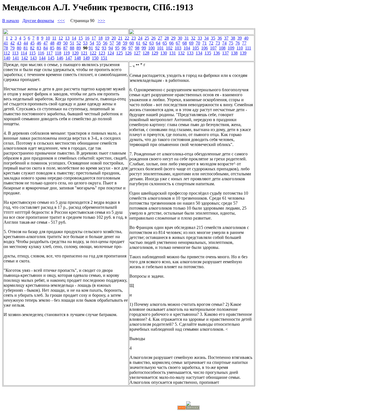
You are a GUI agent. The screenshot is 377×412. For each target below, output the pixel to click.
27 (160, 38)
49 (59, 43)
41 (6, 43)
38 (233, 38)
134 (199, 53)
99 (144, 48)
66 (171, 43)
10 (48, 38)
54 (92, 43)
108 (222, 48)
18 (100, 38)
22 (127, 38)
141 (15, 58)
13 (67, 38)
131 (172, 53)
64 (158, 43)
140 (7, 58)
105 (195, 48)
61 (138, 43)
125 (119, 53)
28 (166, 38)
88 (72, 48)
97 (130, 48)
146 (60, 58)
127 (137, 53)
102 (169, 48)
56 (105, 43)
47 (45, 43)
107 (213, 48)
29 (173, 38)
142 (24, 58)
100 (151, 48)
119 (66, 53)
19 (107, 38)
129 (155, 53)
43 (19, 43)
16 (87, 38)
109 (231, 48)
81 (25, 48)
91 (91, 48)
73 (218, 43)
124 (110, 53)
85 (52, 48)
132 (181, 53)
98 (137, 48)
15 (80, 38)
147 (68, 58)
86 (59, 48)
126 (128, 53)
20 (113, 38)
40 (246, 38)
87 (65, 48)
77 (244, 43)
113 (15, 53)
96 (124, 48)
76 (237, 43)
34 (206, 38)
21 (120, 38)
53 (85, 43)
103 (178, 48)
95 (117, 48)
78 (6, 48)
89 (78, 48)
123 (102, 53)
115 (32, 53)
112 (7, 53)
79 (12, 48)
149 (86, 58)
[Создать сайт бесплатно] (188, 408)
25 (147, 38)
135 (208, 53)
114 (24, 53)
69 (191, 43)
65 (165, 43)
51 (72, 43)
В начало (10, 20)
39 (239, 38)
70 (198, 43)
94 (110, 48)
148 (77, 58)
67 (178, 43)
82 (32, 48)
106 (204, 48)
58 (118, 43)
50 (65, 43)
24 (140, 38)
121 (84, 53)
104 (187, 48)
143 (33, 58)
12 (61, 38)
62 (145, 43)
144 (42, 58)
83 (39, 48)
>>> (101, 20)
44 (25, 43)
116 (41, 53)
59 (125, 43)
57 (112, 43)
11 (54, 38)
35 (213, 38)
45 (32, 43)
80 (19, 48)
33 (200, 38)
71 (204, 43)
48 (52, 43)
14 (74, 38)
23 (133, 38)
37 (226, 38)
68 (184, 43)
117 (49, 53)
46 (39, 43)
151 (104, 58)
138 (234, 53)
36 (219, 38)
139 (243, 53)
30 (180, 38)
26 (153, 38)
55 (98, 43)
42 (12, 43)
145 (51, 58)
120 (75, 53)
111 (248, 48)
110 (240, 48)
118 (58, 53)
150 (95, 58)
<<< (61, 20)
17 (94, 38)
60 (131, 43)
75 (231, 43)
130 (163, 53)
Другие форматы (38, 20)
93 (104, 48)
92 (97, 48)
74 (224, 43)
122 (93, 53)
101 (160, 48)
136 (216, 53)
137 (225, 53)
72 (211, 43)
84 (45, 48)
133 (190, 53)
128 (146, 53)
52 (78, 43)
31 (186, 38)
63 (151, 43)
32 (193, 38)
